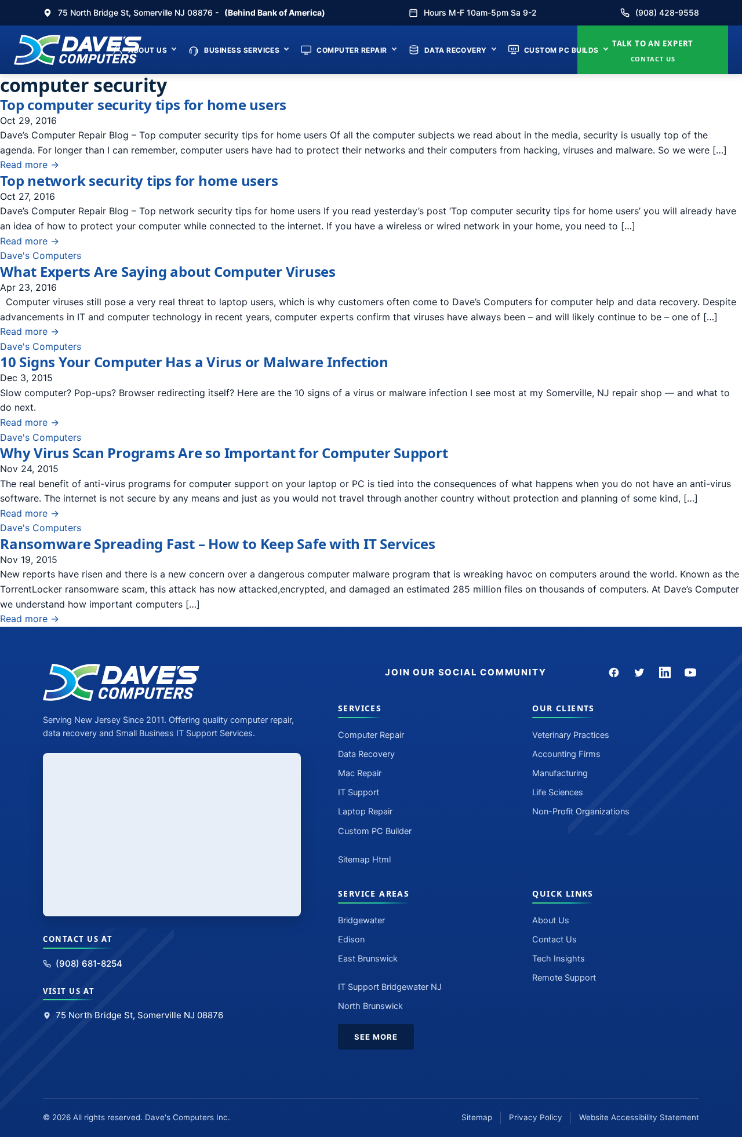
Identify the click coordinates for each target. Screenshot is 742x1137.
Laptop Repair (365, 811)
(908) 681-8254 (89, 963)
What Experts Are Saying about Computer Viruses (168, 271)
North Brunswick (370, 1006)
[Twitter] (639, 672)
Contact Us (554, 939)
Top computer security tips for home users (143, 104)
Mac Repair (359, 773)
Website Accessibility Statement (639, 1117)
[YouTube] (690, 672)
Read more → (29, 164)
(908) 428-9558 (667, 12)
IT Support (358, 792)
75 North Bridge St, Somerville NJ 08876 (139, 1015)
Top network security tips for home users (139, 180)
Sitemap (476, 1117)
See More (376, 1036)
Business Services (241, 50)
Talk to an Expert (652, 50)
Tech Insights (558, 958)
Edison (351, 939)
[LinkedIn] (665, 672)
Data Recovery (455, 50)
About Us (147, 50)
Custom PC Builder (375, 831)
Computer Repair (352, 50)
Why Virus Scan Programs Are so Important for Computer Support (224, 452)
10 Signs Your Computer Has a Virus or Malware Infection (194, 361)
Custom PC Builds (561, 50)
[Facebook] (614, 672)
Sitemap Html (364, 859)
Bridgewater (361, 920)
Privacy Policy (535, 1117)
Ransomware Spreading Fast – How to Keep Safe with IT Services (217, 543)
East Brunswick (368, 958)
